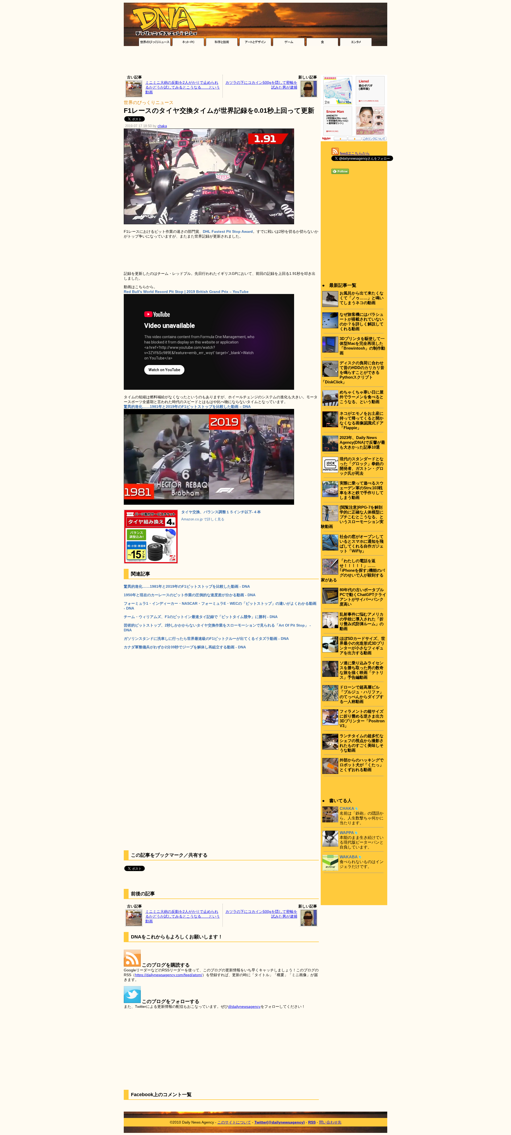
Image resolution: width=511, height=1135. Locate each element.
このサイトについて (234, 1122)
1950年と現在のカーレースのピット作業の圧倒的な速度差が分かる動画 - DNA (190, 595)
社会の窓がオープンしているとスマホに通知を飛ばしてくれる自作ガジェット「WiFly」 (362, 543)
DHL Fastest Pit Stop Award (228, 231)
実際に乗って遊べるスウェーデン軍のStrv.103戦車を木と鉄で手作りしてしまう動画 (362, 490)
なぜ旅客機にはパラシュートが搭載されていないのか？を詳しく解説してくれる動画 (362, 321)
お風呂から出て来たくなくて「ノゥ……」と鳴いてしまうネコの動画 (362, 298)
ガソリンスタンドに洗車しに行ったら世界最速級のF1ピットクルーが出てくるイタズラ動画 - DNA (206, 638)
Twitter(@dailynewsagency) (279, 1122)
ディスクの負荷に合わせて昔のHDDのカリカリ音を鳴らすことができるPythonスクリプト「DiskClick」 (352, 372)
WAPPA (347, 832)
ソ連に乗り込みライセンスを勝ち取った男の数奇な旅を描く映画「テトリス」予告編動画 (362, 670)
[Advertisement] (255, 62)
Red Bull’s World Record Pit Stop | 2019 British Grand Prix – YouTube (186, 291)
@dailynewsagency (244, 1006)
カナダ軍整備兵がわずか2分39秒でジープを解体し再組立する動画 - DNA (185, 647)
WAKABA (349, 857)
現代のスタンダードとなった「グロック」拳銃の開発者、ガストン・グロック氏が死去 (362, 466)
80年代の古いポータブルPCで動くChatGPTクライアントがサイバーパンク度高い (363, 596)
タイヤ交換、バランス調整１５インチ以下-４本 (221, 512)
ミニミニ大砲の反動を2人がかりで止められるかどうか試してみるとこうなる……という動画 (182, 87)
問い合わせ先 (330, 1122)
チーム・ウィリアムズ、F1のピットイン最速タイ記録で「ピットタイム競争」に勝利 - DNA (201, 617)
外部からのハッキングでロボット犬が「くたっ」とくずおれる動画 (362, 765)
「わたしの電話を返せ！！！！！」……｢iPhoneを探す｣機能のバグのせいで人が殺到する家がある (353, 570)
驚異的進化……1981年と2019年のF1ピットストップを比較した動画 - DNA (187, 586)
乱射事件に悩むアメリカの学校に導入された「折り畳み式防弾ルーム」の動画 (362, 621)
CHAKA (347, 808)
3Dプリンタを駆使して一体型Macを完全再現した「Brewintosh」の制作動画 (362, 345)
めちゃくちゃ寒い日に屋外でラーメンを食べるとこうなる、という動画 (362, 397)
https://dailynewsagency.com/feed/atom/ (168, 975)
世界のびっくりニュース (149, 102)
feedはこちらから (355, 153)
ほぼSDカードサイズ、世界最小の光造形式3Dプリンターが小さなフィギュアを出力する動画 (362, 645)
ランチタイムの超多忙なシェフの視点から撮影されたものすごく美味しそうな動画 (362, 743)
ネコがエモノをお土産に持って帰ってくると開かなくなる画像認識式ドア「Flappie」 (362, 420)
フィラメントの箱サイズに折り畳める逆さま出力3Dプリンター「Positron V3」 (362, 718)
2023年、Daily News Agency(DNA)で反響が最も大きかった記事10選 (362, 442)
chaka (162, 126)
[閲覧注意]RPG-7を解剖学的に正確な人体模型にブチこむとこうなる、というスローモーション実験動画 (352, 517)
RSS (312, 1122)
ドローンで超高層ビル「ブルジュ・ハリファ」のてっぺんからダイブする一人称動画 (362, 694)
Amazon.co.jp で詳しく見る (202, 519)
